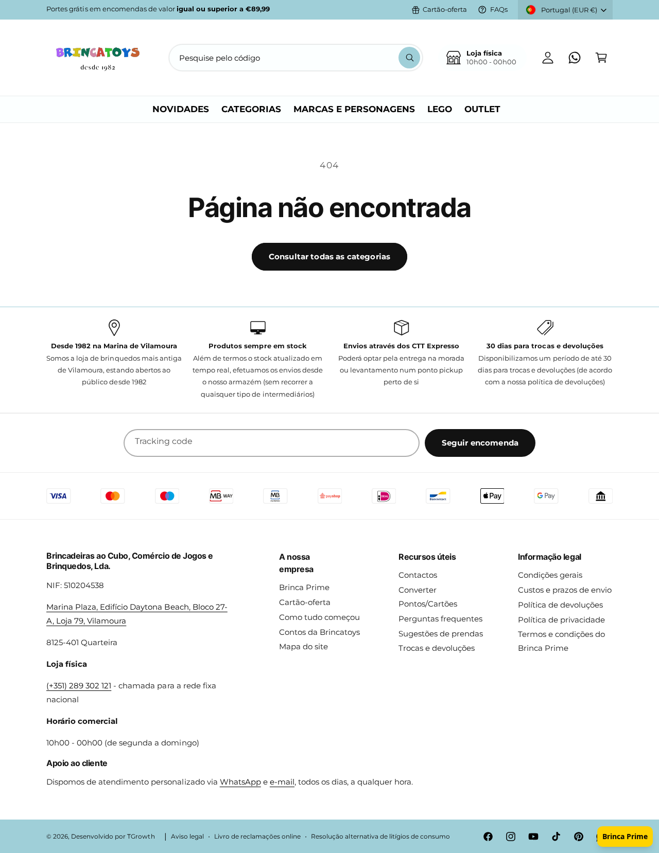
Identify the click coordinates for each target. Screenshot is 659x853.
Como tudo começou (319, 617)
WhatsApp (240, 782)
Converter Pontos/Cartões (427, 597)
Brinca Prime (304, 587)
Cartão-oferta (445, 9)
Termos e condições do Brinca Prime (561, 641)
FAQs (499, 9)
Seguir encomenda (480, 443)
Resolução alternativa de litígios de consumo (380, 836)
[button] (601, 57)
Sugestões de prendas (440, 633)
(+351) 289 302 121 (78, 685)
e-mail (282, 782)
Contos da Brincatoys (319, 632)
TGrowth (140, 836)
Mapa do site (303, 646)
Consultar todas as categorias (329, 256)
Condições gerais (550, 575)
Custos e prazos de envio (565, 590)
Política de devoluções (560, 605)
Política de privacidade (561, 620)
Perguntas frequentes (440, 619)
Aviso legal (187, 836)
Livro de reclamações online (257, 836)
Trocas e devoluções (436, 648)
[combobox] (296, 57)
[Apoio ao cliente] (574, 57)
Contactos (417, 575)
